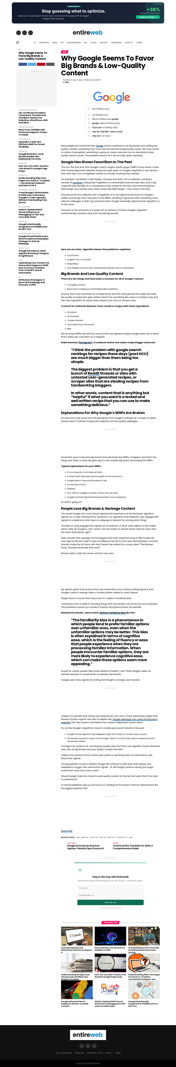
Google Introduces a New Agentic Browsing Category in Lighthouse (34, 253)
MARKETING (44, 42)
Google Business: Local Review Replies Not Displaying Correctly (31, 156)
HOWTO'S (28, 127)
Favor (103, 837)
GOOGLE (21, 127)
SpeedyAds (79, 1053)
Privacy (109, 1053)
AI (35, 42)
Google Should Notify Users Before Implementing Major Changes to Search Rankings (34, 240)
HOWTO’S (129, 42)
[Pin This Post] (41, 64)
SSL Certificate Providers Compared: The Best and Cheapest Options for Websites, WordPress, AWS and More (33, 118)
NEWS (54, 42)
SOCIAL (94, 42)
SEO (85, 42)
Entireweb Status (95, 1053)
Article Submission (63, 1053)
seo (131, 837)
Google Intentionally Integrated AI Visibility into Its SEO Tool (33, 226)
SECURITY (104, 42)
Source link (66, 830)
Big (78, 837)
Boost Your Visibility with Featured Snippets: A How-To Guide (33, 132)
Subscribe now (110, 902)
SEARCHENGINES (74, 42)
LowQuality (122, 837)
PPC (62, 42)
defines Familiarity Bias (112, 612)
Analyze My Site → (147, 17)
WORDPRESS (116, 42)
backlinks (77, 182)
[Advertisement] (36, 89)
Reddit (93, 373)
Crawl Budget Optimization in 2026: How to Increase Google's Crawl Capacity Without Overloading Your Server (33, 197)
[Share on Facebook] (23, 64)
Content (95, 837)
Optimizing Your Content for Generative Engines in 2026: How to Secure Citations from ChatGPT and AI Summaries (34, 268)
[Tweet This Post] (32, 64)
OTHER (139, 42)
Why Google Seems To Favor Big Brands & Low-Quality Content (33, 55)
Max (67, 82)
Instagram (85, 342)
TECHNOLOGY (32, 110)
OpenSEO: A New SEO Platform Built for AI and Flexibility (32, 144)
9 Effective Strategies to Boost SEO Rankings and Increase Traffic (32, 282)
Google (99, 145)
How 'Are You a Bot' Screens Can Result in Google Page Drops (33, 168)
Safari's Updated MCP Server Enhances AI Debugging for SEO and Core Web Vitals (31, 213)
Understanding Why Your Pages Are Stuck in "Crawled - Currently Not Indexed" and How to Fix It (34, 182)
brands (85, 837)
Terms (118, 1053)
